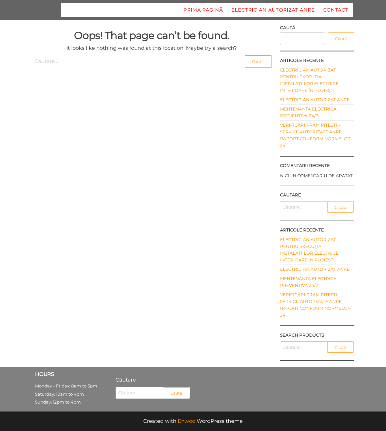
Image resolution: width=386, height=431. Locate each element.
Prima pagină (203, 10)
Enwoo (186, 421)
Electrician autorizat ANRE (273, 10)
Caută (287, 27)
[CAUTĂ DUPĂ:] (317, 207)
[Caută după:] (152, 61)
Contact (335, 10)
